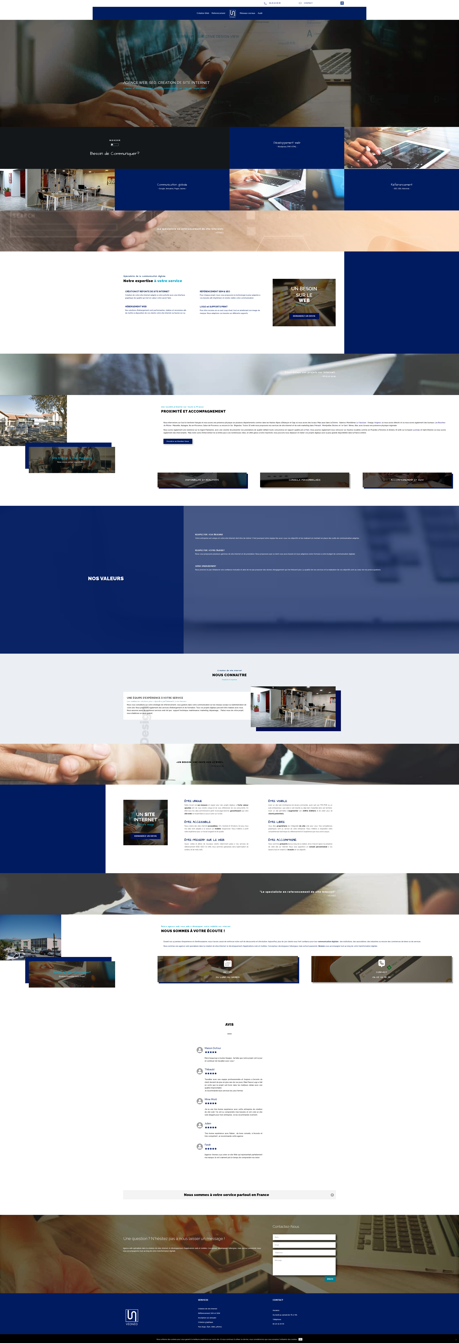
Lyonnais (416, 430)
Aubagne (184, 425)
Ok (300, 1339)
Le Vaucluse (361, 423)
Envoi (330, 1279)
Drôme (335, 423)
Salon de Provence (211, 425)
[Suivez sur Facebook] (342, 3)
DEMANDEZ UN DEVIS (304, 316)
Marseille (176, 425)
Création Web (203, 13)
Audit (260, 13)
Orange (371, 423)
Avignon (377, 423)
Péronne (382, 430)
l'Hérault (317, 425)
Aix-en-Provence (195, 425)
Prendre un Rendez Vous (178, 441)
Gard (345, 425)
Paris (307, 430)
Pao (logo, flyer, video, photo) (210, 1327)
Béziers (335, 425)
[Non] (456, 1339)
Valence (342, 423)
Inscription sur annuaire (207, 1318)
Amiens (392, 430)
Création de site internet (207, 1309)
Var (231, 425)
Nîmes (351, 425)
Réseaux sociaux (247, 13)
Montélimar (351, 423)
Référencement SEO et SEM (209, 1313)
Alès (356, 425)
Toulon (245, 425)
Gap (293, 423)
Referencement (218, 13)
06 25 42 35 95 (114, 140)
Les (436, 423)
